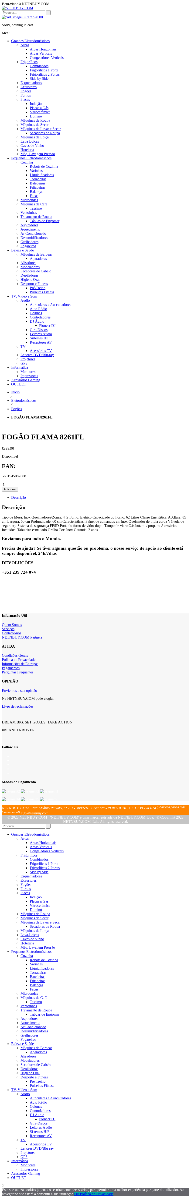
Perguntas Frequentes (17, 672)
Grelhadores (29, 1035)
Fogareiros (28, 1039)
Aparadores (38, 1052)
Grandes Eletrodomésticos (30, 834)
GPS (23, 1157)
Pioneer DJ (47, 1119)
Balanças (36, 985)
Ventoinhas (28, 1006)
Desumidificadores (34, 1031)
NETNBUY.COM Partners (22, 637)
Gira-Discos (39, 1123)
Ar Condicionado (33, 1027)
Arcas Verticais (41, 847)
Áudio (25, 1094)
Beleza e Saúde (22, 1044)
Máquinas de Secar (34, 918)
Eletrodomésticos (23, 400)
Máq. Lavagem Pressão (37, 947)
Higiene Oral (30, 1073)
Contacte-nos (11, 633)
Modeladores (30, 1060)
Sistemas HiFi (40, 1132)
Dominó (36, 910)
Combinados (39, 859)
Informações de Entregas (20, 664)
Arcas (24, 838)
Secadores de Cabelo (35, 1065)
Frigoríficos (29, 855)
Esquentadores (31, 876)
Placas (25, 893)
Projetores (27, 1152)
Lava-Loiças (29, 935)
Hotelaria (27, 943)
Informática (19, 1161)
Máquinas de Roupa (35, 914)
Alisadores (28, 1056)
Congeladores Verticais (47, 851)
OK (77, 1194)
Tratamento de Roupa (36, 1010)
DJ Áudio (37, 1115)
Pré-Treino (37, 1081)
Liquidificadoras (42, 968)
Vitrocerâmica (40, 905)
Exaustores (28, 880)
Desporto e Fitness (34, 1077)
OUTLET (18, 1178)
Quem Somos (12, 625)
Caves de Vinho (32, 939)
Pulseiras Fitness (42, 1086)
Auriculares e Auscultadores (50, 1098)
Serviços (8, 629)
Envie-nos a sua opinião (19, 691)
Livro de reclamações (17, 706)
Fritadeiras (37, 981)
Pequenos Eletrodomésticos (31, 952)
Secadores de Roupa (45, 926)
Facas (34, 989)
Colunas (36, 1106)
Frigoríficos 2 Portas (45, 868)
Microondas (29, 993)
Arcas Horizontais (43, 843)
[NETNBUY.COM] (17, 8)
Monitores (27, 1165)
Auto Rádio (38, 1102)
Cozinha (26, 956)
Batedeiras (37, 977)
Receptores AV (41, 1136)
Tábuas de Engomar (44, 1014)
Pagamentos (11, 668)
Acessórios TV (41, 1144)
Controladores (40, 1111)
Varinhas (36, 964)
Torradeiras (38, 972)
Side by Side (39, 872)
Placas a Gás (39, 901)
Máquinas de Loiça (34, 931)
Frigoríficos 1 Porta (44, 864)
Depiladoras (29, 1069)
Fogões (16, 409)
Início (15, 392)
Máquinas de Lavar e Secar (40, 922)
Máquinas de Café (33, 998)
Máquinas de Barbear (36, 1048)
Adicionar (10, 489)
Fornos (25, 889)
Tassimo (36, 1002)
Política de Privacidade (18, 660)
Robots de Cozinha (44, 960)
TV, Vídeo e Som (24, 1090)
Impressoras (29, 1169)
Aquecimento (30, 1023)
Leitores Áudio (41, 1127)
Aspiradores (29, 1019)
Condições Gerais (15, 655)
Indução (36, 897)
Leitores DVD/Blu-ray (37, 1148)
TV (23, 1140)
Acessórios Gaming (25, 1173)
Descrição (18, 497)
